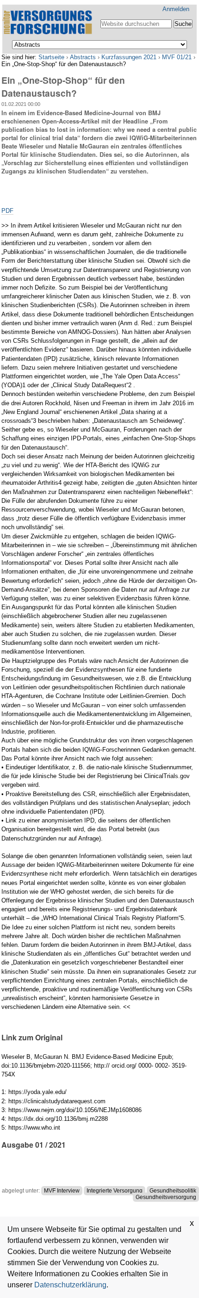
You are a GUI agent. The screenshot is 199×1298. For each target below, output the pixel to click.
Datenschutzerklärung (70, 1285)
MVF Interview (62, 1190)
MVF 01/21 (177, 57)
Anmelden (175, 9)
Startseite (51, 57)
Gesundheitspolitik (172, 1190)
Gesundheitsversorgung (166, 1197)
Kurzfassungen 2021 (128, 57)
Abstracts (83, 57)
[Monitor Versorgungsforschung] (48, 23)
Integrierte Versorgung (115, 1190)
